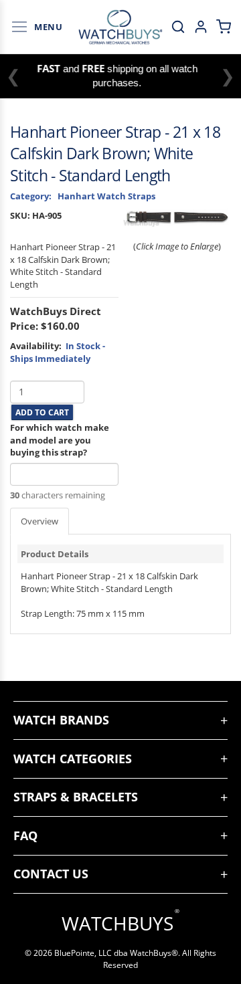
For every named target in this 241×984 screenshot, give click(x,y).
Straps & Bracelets (75, 797)
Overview (39, 521)
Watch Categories (72, 759)
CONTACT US (50, 874)
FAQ (25, 835)
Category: (31, 196)
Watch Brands (61, 720)
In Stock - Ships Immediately (57, 352)
